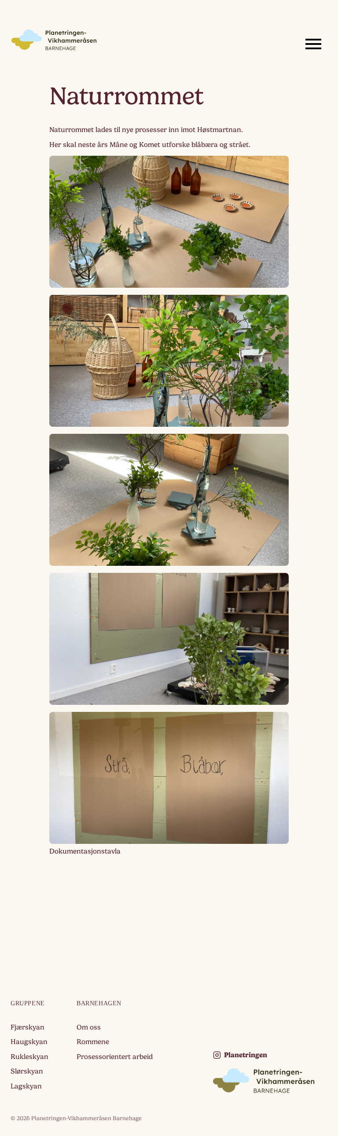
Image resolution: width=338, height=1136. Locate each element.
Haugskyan (29, 1042)
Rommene (93, 1042)
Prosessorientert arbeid (115, 1057)
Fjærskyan (27, 1027)
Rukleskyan (29, 1057)
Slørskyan (27, 1071)
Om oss (89, 1027)
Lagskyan (26, 1086)
